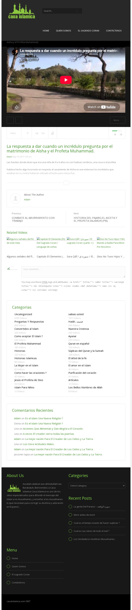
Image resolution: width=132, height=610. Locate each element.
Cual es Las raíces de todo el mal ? (91, 531)
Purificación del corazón (82, 372)
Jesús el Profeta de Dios (28, 380)
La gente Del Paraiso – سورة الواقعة (92, 506)
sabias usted (76, 314)
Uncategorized (23, 314)
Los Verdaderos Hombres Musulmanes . (95, 539)
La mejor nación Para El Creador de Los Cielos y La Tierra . (59, 439)
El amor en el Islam (79, 365)
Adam (9, 156)
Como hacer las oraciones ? (30, 372)
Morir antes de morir (84, 514)
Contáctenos (114, 30)
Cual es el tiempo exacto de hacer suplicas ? (97, 522)
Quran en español (78, 343)
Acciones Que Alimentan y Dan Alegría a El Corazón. (53, 428)
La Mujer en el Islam (26, 365)
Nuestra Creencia (78, 328)
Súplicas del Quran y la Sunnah (85, 350)
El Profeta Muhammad (27, 343)
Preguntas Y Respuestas (29, 321)
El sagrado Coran (88, 30)
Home (46, 30)
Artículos (73, 380)
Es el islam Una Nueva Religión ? (44, 418)
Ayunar (72, 336)
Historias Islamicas (25, 358)
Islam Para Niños (24, 387)
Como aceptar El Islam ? (28, 336)
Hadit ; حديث (75, 321)
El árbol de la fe (77, 358)
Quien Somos (63, 30)
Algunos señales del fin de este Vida (28, 256)
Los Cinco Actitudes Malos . (39, 444)
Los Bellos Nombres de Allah (85, 387)
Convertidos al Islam (26, 328)
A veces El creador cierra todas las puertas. (48, 433)
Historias (19, 350)
